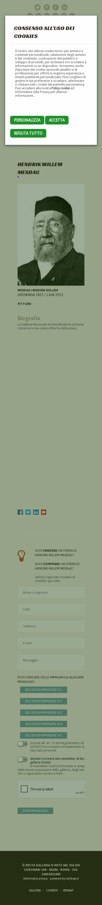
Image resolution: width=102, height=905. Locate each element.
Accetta (57, 120)
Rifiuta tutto (28, 133)
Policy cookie (60, 88)
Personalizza (27, 120)
